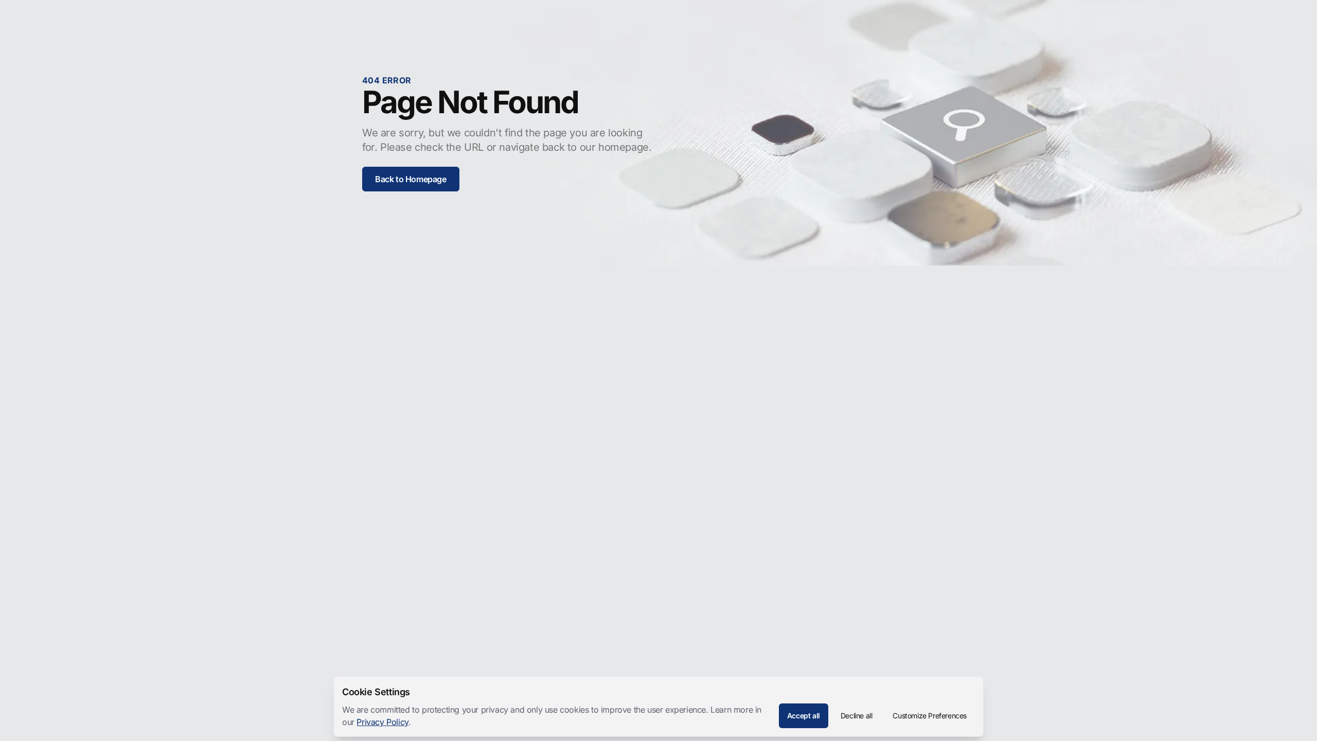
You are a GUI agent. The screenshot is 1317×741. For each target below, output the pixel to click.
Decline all (857, 715)
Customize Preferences (930, 715)
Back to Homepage (411, 179)
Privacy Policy (382, 722)
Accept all (803, 715)
